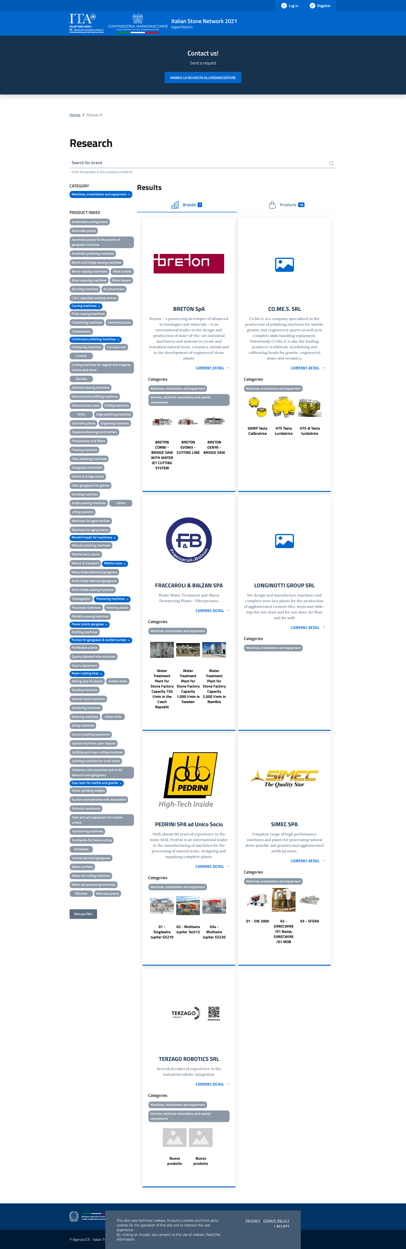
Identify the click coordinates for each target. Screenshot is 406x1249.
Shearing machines (85, 716)
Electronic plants (83, 423)
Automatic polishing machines (93, 253)
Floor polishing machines (89, 458)
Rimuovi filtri (83, 913)
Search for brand (87, 162)
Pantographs (81, 598)
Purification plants (85, 647)
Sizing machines (83, 725)
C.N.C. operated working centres (94, 297)
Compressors (81, 331)
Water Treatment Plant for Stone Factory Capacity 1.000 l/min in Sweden (188, 686)
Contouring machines (87, 346)
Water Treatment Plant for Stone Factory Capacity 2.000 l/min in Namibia (214, 686)
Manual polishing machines (91, 545)
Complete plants (119, 322)
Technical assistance (86, 808)
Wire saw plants (107, 893)
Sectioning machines (86, 707)
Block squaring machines (89, 280)
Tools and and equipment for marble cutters (97, 820)
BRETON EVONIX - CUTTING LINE (188, 447)
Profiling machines (85, 631)
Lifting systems (83, 511)
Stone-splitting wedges (88, 790)
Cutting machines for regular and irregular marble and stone (101, 367)
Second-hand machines (88, 698)
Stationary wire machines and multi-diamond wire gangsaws (97, 772)
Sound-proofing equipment (91, 734)
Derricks (81, 378)
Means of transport (85, 563)
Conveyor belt (116, 346)
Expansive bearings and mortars (94, 431)
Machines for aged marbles (91, 520)
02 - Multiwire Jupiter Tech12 (188, 929)
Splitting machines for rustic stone (96, 760)
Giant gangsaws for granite (90, 485)
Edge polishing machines (113, 414)
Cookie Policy (276, 1220)
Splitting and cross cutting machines (97, 752)
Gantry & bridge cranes (88, 476)
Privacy (253, 1220)
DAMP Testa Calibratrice (257, 430)
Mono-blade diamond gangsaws (94, 571)
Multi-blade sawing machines (93, 589)
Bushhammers (114, 288)
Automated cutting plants (90, 221)
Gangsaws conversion (87, 467)
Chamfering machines (87, 322)
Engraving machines (115, 423)
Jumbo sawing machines (89, 502)
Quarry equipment (84, 665)
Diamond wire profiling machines (95, 396)
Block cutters (122, 271)
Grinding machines (85, 494)
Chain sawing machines (88, 313)
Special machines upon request (94, 743)
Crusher (81, 355)
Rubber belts (118, 681)
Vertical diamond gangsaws (91, 857)
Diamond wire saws (85, 405)
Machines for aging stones (90, 529)
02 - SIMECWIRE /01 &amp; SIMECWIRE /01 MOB (284, 931)
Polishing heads (117, 607)
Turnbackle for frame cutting (92, 840)
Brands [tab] (192, 205)
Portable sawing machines (90, 616)
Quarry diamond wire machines (94, 656)
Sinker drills (113, 716)
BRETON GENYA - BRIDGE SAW (214, 447)
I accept (281, 1226)
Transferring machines (87, 831)
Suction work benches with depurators (99, 799)
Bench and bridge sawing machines (96, 262)
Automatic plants (84, 230)
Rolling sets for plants (87, 681)
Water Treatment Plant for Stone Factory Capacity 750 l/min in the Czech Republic (162, 689)
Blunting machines (85, 288)
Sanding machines (85, 689)
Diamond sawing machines (90, 387)
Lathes (121, 502)
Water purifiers (82, 866)
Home (75, 115)
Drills (81, 414)
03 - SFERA (309, 921)
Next (233, 439)
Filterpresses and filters (88, 440)
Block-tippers (121, 280)
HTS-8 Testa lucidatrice (310, 430)
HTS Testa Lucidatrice (284, 430)
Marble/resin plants (86, 554)
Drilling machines (117, 405)
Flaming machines (84, 449)
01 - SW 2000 (257, 921)
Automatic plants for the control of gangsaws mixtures (96, 242)
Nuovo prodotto (174, 1160)
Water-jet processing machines (94, 884)
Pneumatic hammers (86, 607)
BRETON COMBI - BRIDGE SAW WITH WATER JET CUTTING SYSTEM (162, 455)
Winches (81, 893)
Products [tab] (291, 205)
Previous (144, 439)
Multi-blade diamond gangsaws (94, 580)
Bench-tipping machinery (89, 271)
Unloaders (81, 848)
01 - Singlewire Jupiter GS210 (162, 932)
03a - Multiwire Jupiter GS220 (214, 932)
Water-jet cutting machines (91, 875)
